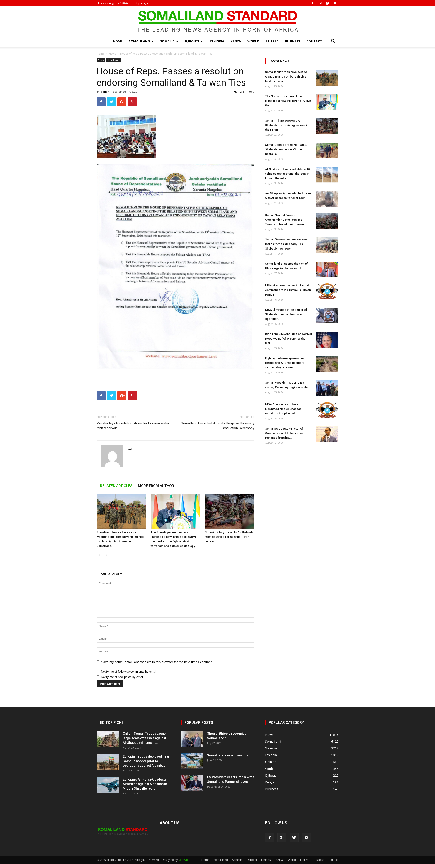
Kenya (236, 41)
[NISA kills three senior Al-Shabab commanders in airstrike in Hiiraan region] (327, 291)
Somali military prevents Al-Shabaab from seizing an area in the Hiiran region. (229, 537)
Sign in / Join (142, 3)
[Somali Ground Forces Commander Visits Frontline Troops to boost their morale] (327, 221)
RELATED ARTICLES (116, 486)
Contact (314, 41)
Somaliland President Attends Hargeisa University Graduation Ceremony (217, 425)
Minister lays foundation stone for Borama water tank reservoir (133, 425)
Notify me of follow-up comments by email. (129, 671)
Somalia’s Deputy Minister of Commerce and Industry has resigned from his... (284, 433)
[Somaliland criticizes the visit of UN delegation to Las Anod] (327, 269)
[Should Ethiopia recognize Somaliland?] (192, 739)
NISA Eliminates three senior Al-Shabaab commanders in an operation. (286, 314)
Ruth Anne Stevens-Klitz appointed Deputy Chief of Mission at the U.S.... (288, 338)
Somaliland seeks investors (228, 755)
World (253, 41)
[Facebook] (312, 3)
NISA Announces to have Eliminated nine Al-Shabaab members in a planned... (283, 409)
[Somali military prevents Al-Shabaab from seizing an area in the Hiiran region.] (229, 511)
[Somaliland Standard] (217, 21)
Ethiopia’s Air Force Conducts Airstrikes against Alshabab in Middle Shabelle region (145, 784)
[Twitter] (327, 3)
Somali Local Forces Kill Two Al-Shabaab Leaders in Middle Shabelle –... (286, 149)
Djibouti (192, 41)
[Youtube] (335, 3)
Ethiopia (216, 41)
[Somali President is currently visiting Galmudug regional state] (327, 388)
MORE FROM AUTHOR (156, 486)
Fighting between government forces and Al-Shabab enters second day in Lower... (285, 363)
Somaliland (139, 41)
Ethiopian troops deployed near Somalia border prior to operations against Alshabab (146, 761)
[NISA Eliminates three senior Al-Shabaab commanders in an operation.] (327, 315)
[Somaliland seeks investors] (192, 761)
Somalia (167, 41)
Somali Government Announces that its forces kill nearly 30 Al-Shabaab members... (286, 244)
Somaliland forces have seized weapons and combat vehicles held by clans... (286, 76)
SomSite (184, 860)
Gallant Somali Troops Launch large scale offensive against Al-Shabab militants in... (145, 738)
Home (118, 41)
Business (292, 41)
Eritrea (272, 41)
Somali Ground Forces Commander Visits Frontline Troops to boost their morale (284, 219)
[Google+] (320, 3)
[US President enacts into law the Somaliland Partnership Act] (192, 783)
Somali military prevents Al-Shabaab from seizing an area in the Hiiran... (286, 125)
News (112, 54)
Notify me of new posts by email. (122, 677)
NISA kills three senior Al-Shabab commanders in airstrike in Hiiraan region (288, 290)
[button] (333, 41)
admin (105, 91)
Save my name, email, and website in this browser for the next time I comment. (157, 662)
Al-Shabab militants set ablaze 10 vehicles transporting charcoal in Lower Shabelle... (287, 173)
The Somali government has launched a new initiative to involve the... (288, 101)
